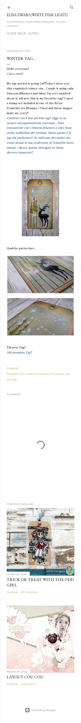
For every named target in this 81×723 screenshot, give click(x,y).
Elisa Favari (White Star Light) (37, 14)
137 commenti (29, 592)
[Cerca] (71, 6)
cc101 (22, 373)
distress (59, 373)
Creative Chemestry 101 (40, 373)
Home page (16, 33)
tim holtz (12, 379)
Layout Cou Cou (25, 677)
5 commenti (28, 684)
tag (67, 373)
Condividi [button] (12, 368)
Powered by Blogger (44, 710)
